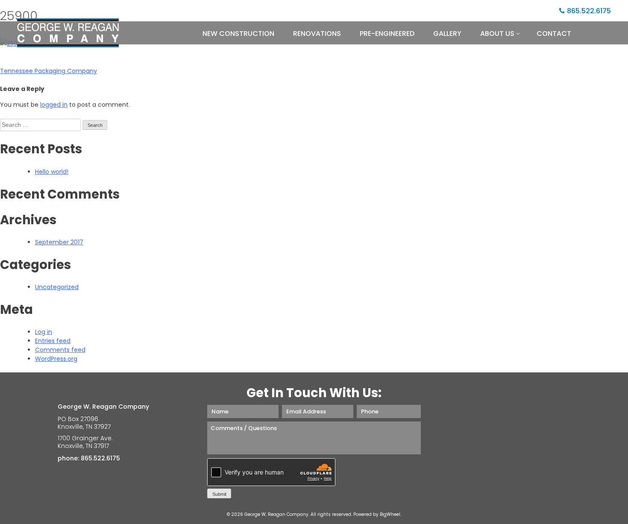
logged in (53, 104)
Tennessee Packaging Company (48, 71)
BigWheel (390, 514)
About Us (497, 33)
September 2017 (59, 242)
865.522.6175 (589, 11)
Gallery (447, 33)
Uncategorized (57, 287)
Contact (554, 33)
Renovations (317, 33)
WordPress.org (56, 358)
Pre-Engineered (387, 33)
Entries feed (52, 341)
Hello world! (51, 171)
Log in (43, 332)
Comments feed (60, 349)
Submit (219, 494)
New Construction (238, 33)
